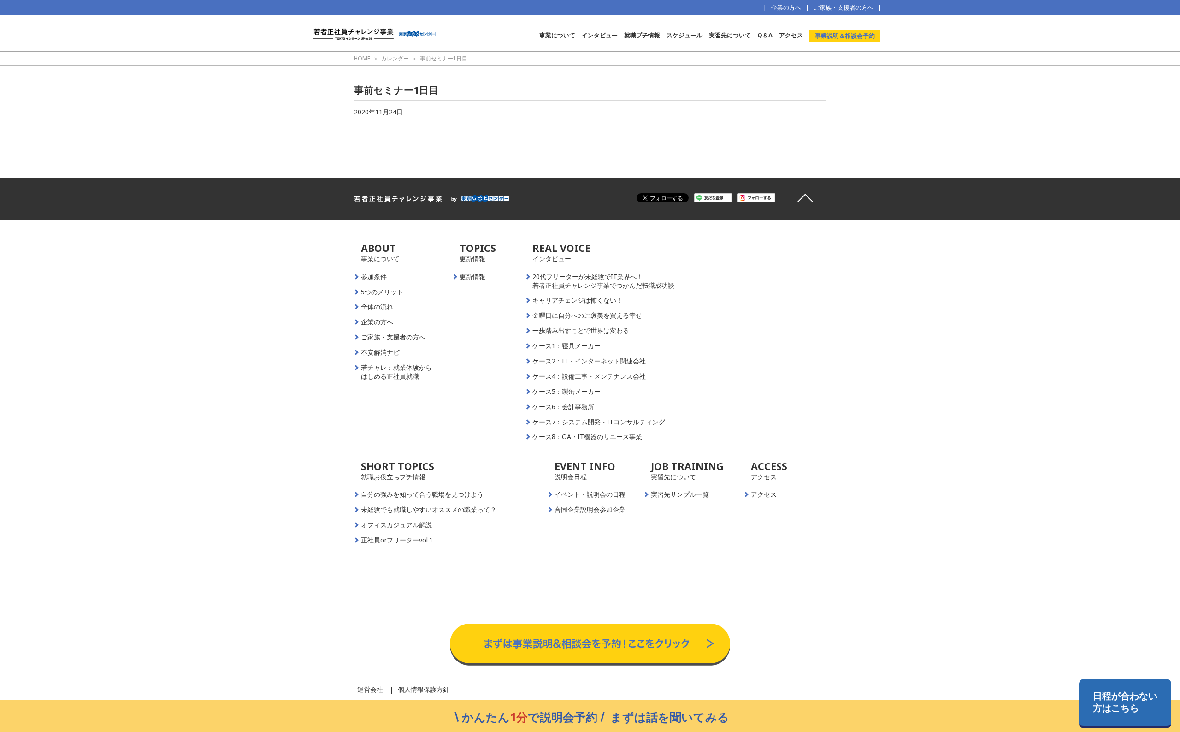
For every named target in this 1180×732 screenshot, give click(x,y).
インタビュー (600, 35)
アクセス (791, 35)
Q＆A (765, 35)
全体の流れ (377, 307)
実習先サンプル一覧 (680, 494)
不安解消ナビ (380, 352)
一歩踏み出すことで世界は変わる (580, 331)
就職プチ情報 (642, 35)
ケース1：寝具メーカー (566, 346)
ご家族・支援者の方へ (843, 7)
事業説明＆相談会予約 (845, 35)
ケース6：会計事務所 (563, 407)
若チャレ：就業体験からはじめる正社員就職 (396, 372)
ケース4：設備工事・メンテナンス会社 (589, 376)
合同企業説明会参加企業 (590, 510)
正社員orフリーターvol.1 (397, 540)
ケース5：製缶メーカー (566, 391)
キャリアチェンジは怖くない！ (577, 300)
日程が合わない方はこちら (1125, 702)
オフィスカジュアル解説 (396, 525)
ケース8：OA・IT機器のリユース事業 (587, 437)
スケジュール (684, 35)
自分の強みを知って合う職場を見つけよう (422, 494)
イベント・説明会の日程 (590, 494)
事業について (557, 35)
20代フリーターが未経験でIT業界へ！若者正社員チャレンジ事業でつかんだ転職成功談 (603, 281)
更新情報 (472, 277)
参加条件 (374, 277)
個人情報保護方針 (423, 689)
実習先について (730, 35)
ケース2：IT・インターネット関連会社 (589, 361)
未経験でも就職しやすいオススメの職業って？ (428, 510)
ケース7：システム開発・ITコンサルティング (598, 422)
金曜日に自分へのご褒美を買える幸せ (587, 315)
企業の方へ (786, 7)
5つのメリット (382, 292)
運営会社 (370, 689)
